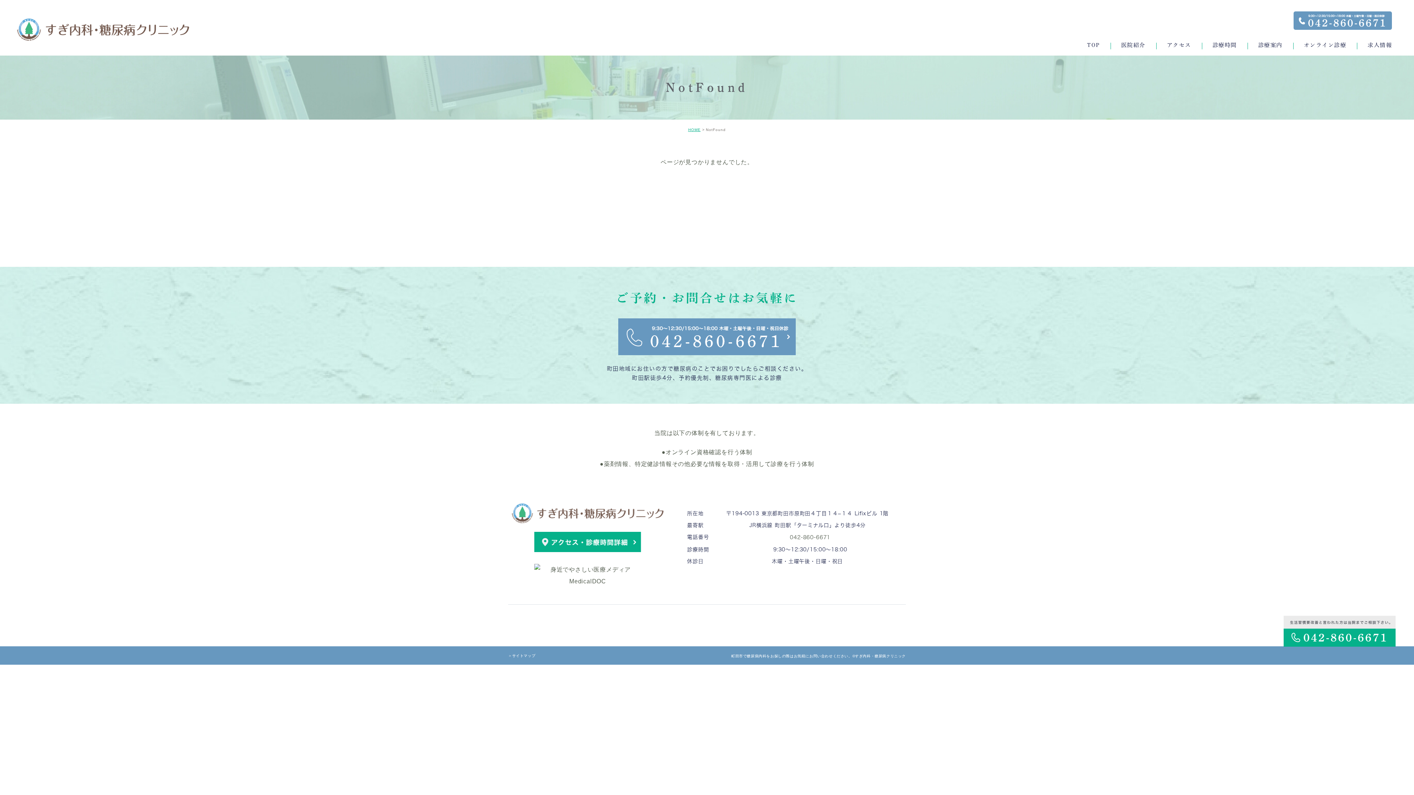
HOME (694, 130)
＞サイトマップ (521, 656)
